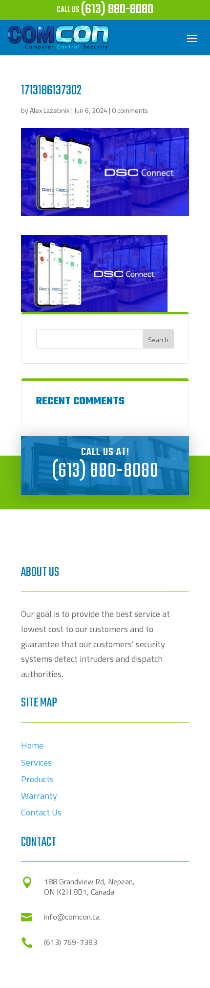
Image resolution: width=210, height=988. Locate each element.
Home (32, 745)
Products (37, 779)
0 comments (130, 110)
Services (36, 762)
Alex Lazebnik (50, 110)
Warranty (39, 795)
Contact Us (41, 812)
